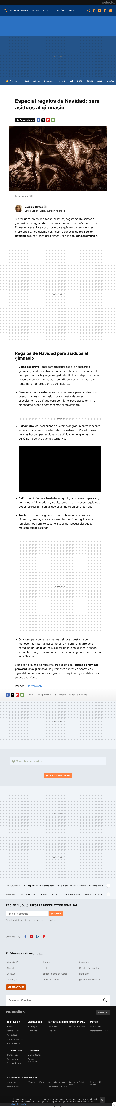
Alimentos (11, 968)
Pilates (26, 81)
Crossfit (44, 894)
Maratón (110, 81)
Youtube (99, 10)
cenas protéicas (51, 979)
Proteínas (14, 81)
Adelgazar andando (94, 894)
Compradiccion (14, 1063)
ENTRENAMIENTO (19, 10)
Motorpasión (96, 1026)
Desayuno (12, 973)
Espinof (52, 1030)
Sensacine (53, 1026)
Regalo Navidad (79, 694)
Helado (89, 81)
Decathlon (49, 81)
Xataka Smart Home (16, 1039)
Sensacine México (57, 1082)
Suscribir (56, 913)
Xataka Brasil (13, 1086)
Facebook (94, 10)
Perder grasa (13, 979)
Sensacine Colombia (57, 1086)
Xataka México (13, 1082)
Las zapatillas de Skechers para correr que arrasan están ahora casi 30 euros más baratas (64, 885)
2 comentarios (27, 120)
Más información (18, 1104)
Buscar (105, 1000)
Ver (59, 775)
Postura (61, 81)
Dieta (79, 81)
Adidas (36, 81)
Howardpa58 (35, 685)
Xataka (10, 1026)
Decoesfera (12, 1059)
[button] (35, 207)
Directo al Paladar (77, 1026)
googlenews (110, 10)
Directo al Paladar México (77, 1083)
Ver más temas (16, 987)
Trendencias (12, 1055)
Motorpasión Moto (99, 1030)
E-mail (53, 120)
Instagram (88, 10)
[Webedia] (109, 2)
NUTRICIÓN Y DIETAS (63, 10)
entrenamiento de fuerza (55, 973)
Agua (99, 81)
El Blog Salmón (34, 1055)
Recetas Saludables (89, 968)
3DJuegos (32, 1026)
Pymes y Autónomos (33, 1060)
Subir (101, 1012)
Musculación (13, 962)
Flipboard (105, 10)
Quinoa (31, 894)
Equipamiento (45, 694)
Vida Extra (32, 1030)
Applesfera (12, 1035)
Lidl (71, 81)
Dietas (46, 968)
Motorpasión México (96, 1083)
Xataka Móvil (13, 1030)
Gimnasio (61, 694)
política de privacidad (46, 920)
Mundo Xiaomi (13, 1043)
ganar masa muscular (89, 979)
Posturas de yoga (72, 894)
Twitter (43, 120)
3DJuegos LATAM (36, 1082)
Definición (84, 973)
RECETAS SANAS (39, 10)
